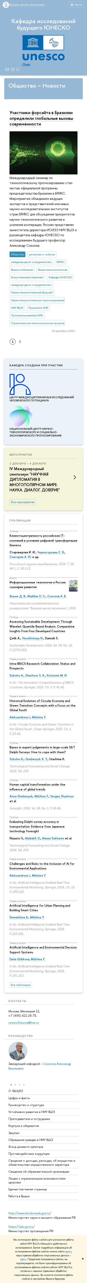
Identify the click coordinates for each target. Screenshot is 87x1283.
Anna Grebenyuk (21, 796)
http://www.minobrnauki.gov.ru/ (29, 1213)
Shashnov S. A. (35, 675)
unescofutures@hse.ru (23, 1023)
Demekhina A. (19, 917)
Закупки (13, 1133)
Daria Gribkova (19, 959)
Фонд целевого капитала (25, 1147)
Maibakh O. (32, 838)
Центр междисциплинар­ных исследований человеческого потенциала (42, 399)
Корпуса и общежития (23, 1126)
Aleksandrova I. (20, 717)
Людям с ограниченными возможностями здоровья (36, 1180)
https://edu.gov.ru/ (21, 1227)
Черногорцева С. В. (50, 552)
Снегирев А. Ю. (20, 557)
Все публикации (20, 985)
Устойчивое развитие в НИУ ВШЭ (31, 1112)
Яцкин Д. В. (18, 596)
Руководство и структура (26, 1105)
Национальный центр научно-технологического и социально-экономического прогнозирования (35, 432)
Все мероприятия (22, 502)
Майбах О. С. (36, 596)
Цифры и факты (19, 1098)
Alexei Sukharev (53, 838)
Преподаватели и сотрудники (29, 1119)
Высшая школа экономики (27, 5)
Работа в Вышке (19, 1196)
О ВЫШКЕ (15, 1091)
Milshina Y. (39, 717)
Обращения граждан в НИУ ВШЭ (30, 1140)
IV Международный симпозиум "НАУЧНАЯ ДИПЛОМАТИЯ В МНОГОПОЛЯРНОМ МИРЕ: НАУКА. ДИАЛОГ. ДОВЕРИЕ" (35, 479)
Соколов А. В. (56, 596)
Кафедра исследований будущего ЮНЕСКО (43, 24)
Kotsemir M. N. (57, 675)
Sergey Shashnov (62, 796)
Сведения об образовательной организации (38, 1172)
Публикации (20, 520)
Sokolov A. (17, 675)
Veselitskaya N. (32, 638)
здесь (68, 1251)
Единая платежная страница (27, 1189)
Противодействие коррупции (29, 1154)
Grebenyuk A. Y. (36, 759)
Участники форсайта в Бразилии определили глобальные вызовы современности (41, 118)
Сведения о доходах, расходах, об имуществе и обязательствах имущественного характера (41, 1162)
